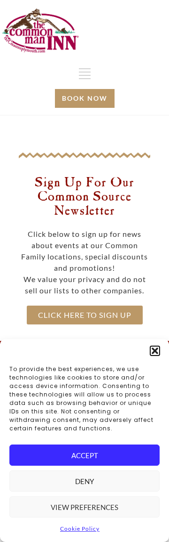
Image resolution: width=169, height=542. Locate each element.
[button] (155, 351)
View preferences (84, 507)
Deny (84, 481)
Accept (84, 455)
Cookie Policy (80, 528)
